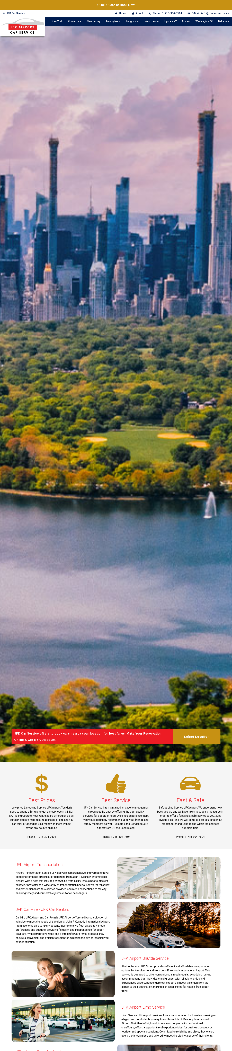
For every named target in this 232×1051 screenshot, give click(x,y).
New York (57, 21)
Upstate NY (170, 21)
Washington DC (204, 21)
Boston (186, 21)
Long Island (132, 21)
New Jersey (93, 21)
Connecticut (75, 21)
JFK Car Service (15, 13)
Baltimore (223, 21)
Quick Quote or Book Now (116, 5)
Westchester (152, 21)
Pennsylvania (113, 21)
